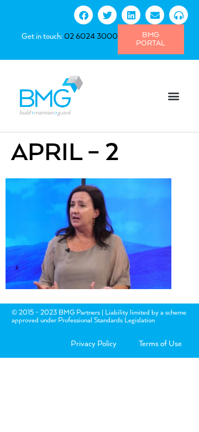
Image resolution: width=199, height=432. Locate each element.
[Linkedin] (131, 15)
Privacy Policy (94, 344)
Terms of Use (160, 344)
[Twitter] (107, 15)
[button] (173, 95)
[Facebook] (83, 15)
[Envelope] (154, 15)
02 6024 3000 (91, 36)
